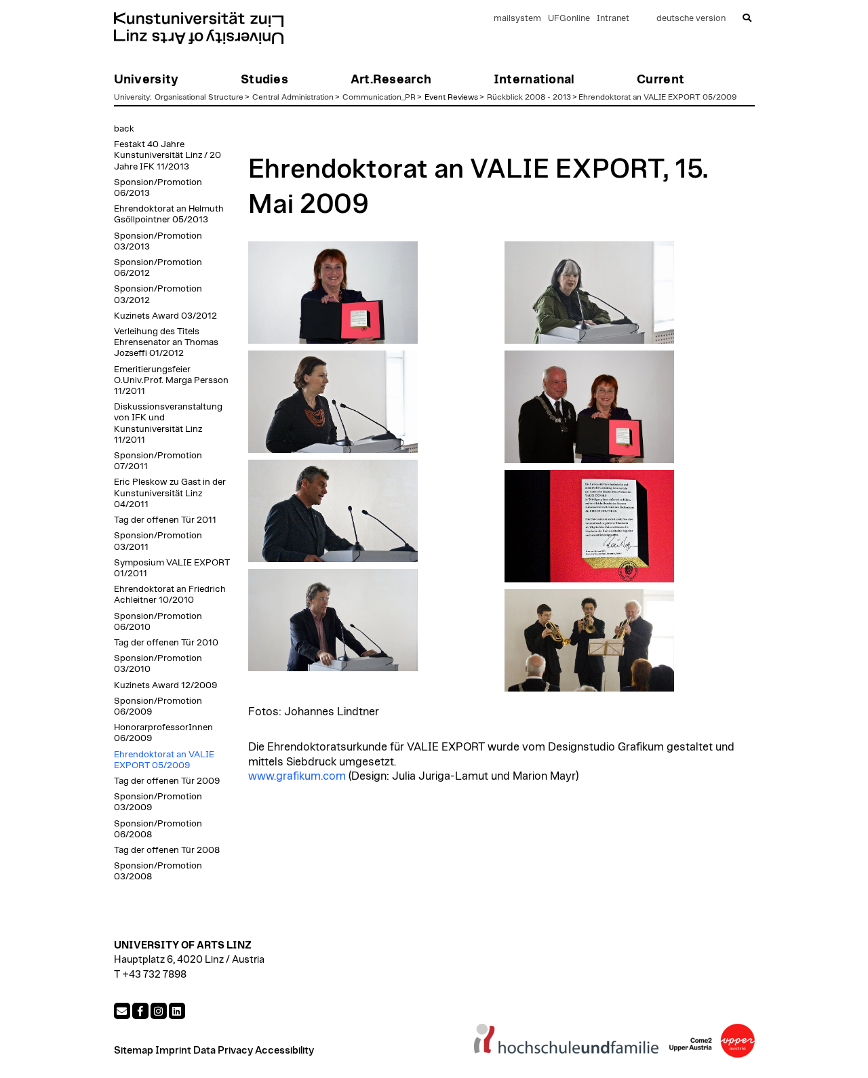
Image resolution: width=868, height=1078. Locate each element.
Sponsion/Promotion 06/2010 (158, 622)
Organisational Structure (199, 97)
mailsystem (517, 18)
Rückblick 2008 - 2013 (529, 97)
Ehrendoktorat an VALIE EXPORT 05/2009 (657, 97)
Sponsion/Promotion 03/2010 (158, 664)
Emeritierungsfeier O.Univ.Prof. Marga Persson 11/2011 (171, 380)
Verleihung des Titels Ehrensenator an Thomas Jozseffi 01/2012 (166, 342)
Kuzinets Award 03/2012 (165, 316)
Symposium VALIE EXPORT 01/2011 (172, 568)
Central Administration (293, 97)
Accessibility (284, 1050)
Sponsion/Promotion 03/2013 (158, 241)
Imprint (173, 1050)
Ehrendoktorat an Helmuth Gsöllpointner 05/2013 (169, 214)
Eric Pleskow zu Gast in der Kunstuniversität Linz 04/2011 (170, 492)
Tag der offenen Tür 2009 (167, 781)
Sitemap (133, 1050)
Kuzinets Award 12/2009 (165, 685)
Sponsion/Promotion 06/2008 (158, 829)
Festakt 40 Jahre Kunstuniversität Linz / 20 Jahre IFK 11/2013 (167, 155)
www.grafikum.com (297, 776)
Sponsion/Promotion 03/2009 (158, 802)
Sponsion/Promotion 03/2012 (158, 294)
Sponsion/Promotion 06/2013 (158, 188)
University (132, 97)
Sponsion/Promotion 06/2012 (158, 268)
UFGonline (569, 18)
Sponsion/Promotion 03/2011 (158, 541)
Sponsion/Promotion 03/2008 (158, 871)
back (124, 129)
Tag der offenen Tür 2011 (165, 520)
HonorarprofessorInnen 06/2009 (163, 733)
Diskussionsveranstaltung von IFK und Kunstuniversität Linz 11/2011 (168, 423)
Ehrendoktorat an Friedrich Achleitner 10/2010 (170, 594)
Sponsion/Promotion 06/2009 (158, 706)
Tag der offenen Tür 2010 (166, 642)
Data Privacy (223, 1050)
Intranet (613, 18)
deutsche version (691, 18)
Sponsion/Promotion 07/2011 (158, 461)
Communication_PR (379, 97)
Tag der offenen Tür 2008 (167, 850)
